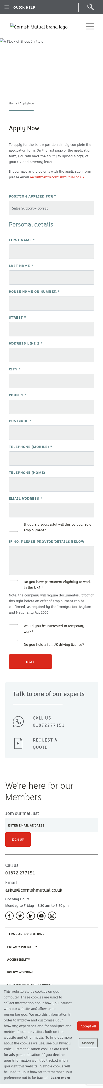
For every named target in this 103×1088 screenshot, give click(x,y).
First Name (22, 239)
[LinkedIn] (31, 916)
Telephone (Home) (27, 472)
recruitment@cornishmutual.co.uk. (57, 177)
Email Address (25, 498)
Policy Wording (21, 972)
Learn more (60, 1077)
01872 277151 (20, 873)
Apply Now (27, 103)
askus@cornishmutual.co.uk (33, 890)
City (15, 369)
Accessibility (19, 959)
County (18, 394)
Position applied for (32, 196)
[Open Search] (90, 7)
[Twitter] (20, 916)
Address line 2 (26, 343)
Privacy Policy (19, 947)
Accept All (88, 1026)
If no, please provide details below (47, 541)
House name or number (34, 291)
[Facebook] (9, 916)
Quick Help (24, 7)
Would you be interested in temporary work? (54, 628)
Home (13, 103)
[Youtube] (41, 916)
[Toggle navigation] (90, 26)
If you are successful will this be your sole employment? (57, 527)
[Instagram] (52, 916)
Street (17, 317)
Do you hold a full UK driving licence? (54, 644)
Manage (88, 1042)
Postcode (20, 420)
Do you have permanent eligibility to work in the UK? (57, 584)
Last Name (21, 265)
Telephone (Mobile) (30, 446)
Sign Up (18, 839)
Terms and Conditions (26, 934)
